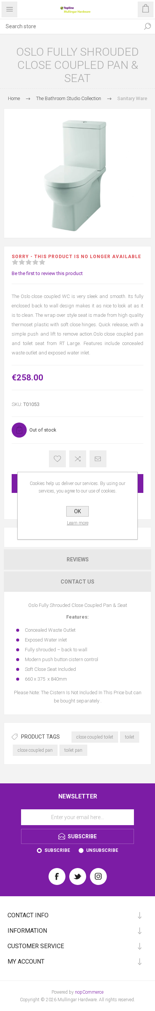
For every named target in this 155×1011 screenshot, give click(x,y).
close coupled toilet (94, 737)
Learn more (77, 523)
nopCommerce (89, 992)
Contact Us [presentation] (77, 582)
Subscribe (57, 850)
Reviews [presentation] (78, 559)
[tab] (77, 559)
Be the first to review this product (47, 273)
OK (77, 511)
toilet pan (73, 750)
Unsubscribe (102, 850)
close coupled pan (35, 750)
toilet (129, 737)
